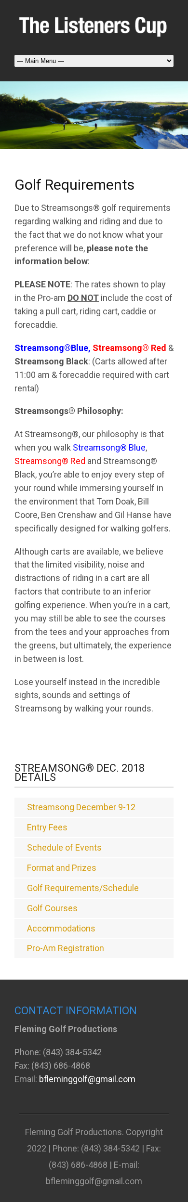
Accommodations (61, 928)
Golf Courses (52, 908)
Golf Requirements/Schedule (83, 888)
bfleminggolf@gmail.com (87, 1079)
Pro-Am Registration (65, 948)
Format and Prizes (61, 868)
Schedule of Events (64, 847)
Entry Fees (47, 827)
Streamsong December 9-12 (81, 807)
